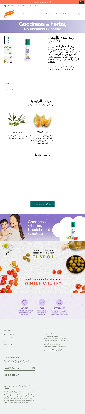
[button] (81, 2)
